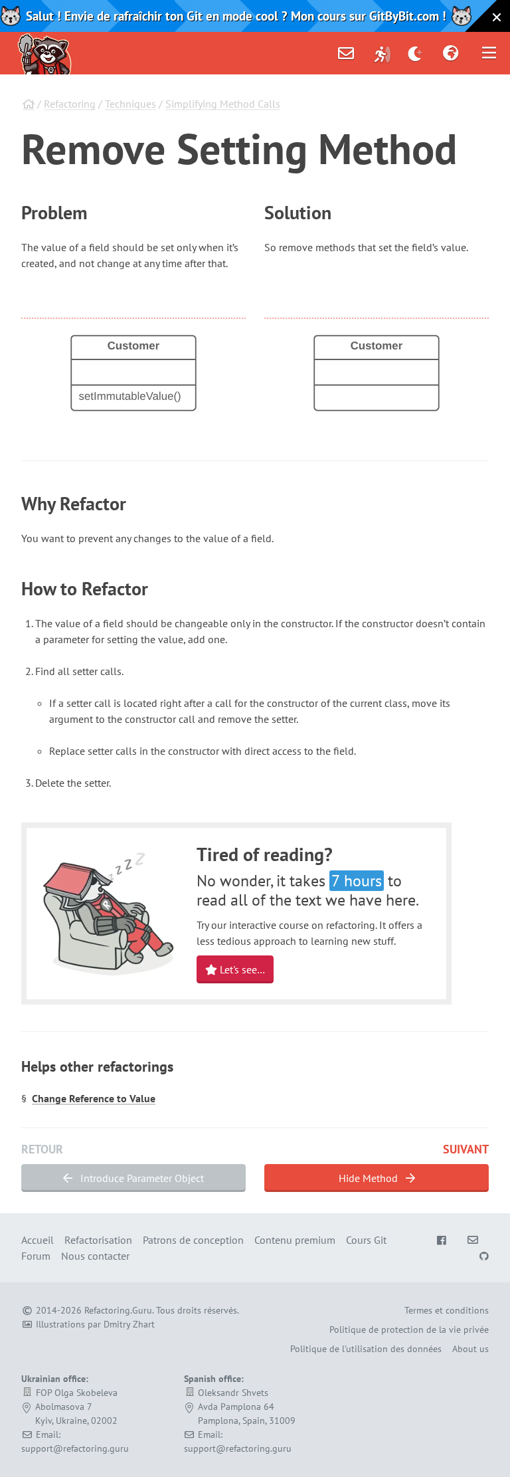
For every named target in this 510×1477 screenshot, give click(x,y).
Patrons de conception (193, 1239)
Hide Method (369, 1178)
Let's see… (241, 969)
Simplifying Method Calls (222, 103)
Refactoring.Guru (118, 1310)
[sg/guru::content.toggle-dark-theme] (415, 53)
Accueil (37, 1239)
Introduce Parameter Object (141, 1178)
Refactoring (70, 103)
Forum (35, 1255)
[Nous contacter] (346, 53)
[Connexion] (382, 53)
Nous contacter (95, 1255)
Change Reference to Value (93, 1098)
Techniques (130, 103)
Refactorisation (98, 1239)
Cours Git (366, 1239)
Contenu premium (294, 1239)
